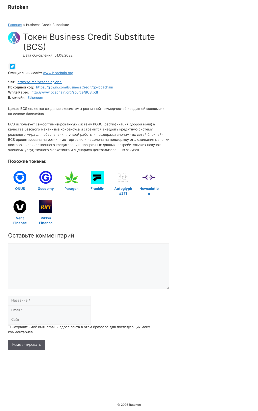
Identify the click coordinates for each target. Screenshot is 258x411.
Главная (15, 25)
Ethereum (35, 98)
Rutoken (18, 7)
